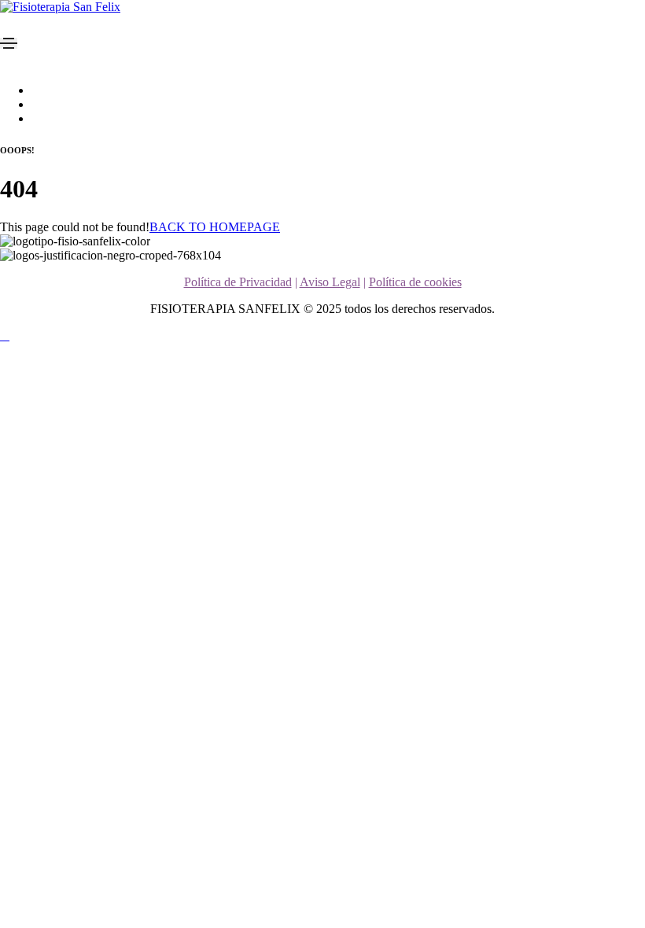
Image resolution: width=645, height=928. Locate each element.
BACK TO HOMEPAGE (214, 227)
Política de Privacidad (238, 282)
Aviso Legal (330, 282)
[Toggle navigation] (8, 43)
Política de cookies (415, 282)
